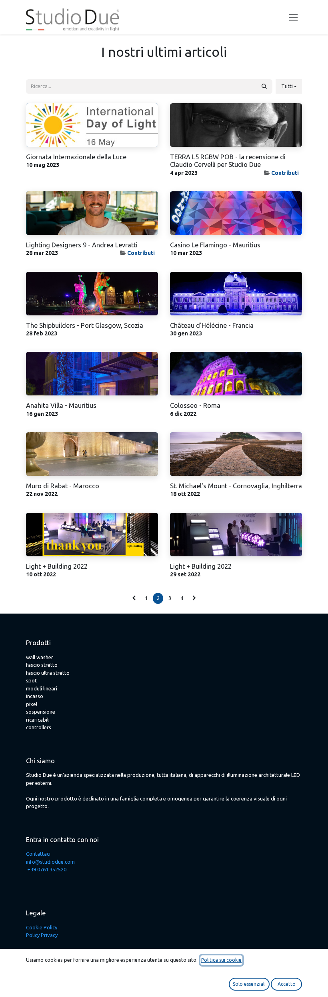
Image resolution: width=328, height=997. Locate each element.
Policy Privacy (42, 935)
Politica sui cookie (221, 960)
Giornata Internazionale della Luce (76, 156)
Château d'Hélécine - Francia (212, 325)
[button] (289, 86)
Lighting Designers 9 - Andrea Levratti (82, 245)
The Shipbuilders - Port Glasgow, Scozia (84, 325)
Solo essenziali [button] (249, 984)
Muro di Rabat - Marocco (62, 485)
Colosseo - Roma (195, 405)
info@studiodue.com (50, 862)
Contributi (285, 173)
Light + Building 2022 (57, 566)
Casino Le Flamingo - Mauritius (215, 245)
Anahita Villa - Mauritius (61, 405)
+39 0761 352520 (46, 869)
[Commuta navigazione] (293, 17)
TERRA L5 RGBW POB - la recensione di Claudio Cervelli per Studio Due (228, 161)
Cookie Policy (41, 927)
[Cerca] (264, 86)
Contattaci (38, 854)
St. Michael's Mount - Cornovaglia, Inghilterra (236, 485)
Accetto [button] (287, 984)
